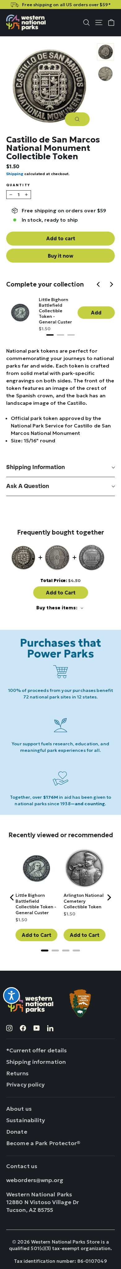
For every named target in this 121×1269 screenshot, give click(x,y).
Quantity (18, 185)
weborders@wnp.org (35, 1180)
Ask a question (27, 486)
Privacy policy (25, 1084)
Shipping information (35, 467)
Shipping (14, 173)
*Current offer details (36, 1050)
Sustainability (25, 1120)
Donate (16, 1131)
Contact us (21, 1166)
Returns (17, 1073)
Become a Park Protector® (43, 1143)
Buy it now (60, 256)
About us (19, 1108)
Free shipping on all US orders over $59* (66, 4)
